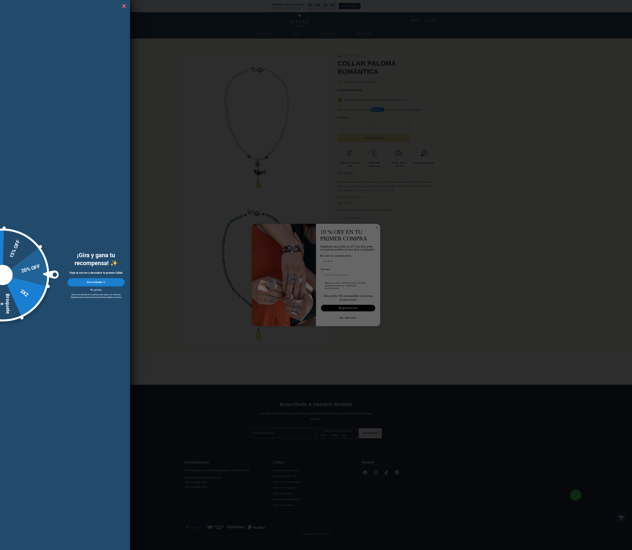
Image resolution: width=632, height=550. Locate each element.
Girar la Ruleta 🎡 (96, 282)
